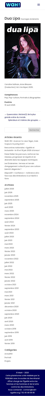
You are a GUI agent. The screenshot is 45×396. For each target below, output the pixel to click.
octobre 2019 (10, 329)
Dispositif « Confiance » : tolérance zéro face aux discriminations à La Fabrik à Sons (22, 176)
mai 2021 (8, 292)
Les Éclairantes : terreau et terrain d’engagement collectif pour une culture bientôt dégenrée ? (22, 166)
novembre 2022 (11, 259)
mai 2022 (9, 270)
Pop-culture (14, 97)
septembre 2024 (12, 218)
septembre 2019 (12, 332)
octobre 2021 (10, 284)
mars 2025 (9, 211)
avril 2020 (9, 321)
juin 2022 (8, 266)
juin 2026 (8, 192)
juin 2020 (8, 318)
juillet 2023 (9, 236)
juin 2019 (8, 336)
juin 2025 (8, 203)
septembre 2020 (12, 314)
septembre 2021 (12, 288)
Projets (8, 361)
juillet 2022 (9, 262)
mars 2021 (9, 295)
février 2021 (10, 299)
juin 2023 (8, 240)
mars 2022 (9, 273)
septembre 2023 (12, 229)
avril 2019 (9, 340)
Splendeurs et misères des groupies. (24, 120)
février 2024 (10, 225)
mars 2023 (9, 248)
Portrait (8, 357)
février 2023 (10, 251)
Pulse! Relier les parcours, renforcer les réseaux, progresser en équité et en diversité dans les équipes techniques (22, 157)
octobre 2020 (11, 310)
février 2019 (10, 343)
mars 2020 (9, 325)
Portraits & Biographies (30, 97)
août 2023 (9, 233)
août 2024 (9, 222)
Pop (6, 97)
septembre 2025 (12, 200)
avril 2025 (9, 207)
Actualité (8, 354)
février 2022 (10, 277)
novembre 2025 (11, 196)
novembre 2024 (11, 214)
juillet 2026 (9, 189)
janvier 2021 (10, 303)
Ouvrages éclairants (30, 19)
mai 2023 (9, 244)
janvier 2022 (10, 281)
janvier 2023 (10, 255)
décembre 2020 (11, 306)
